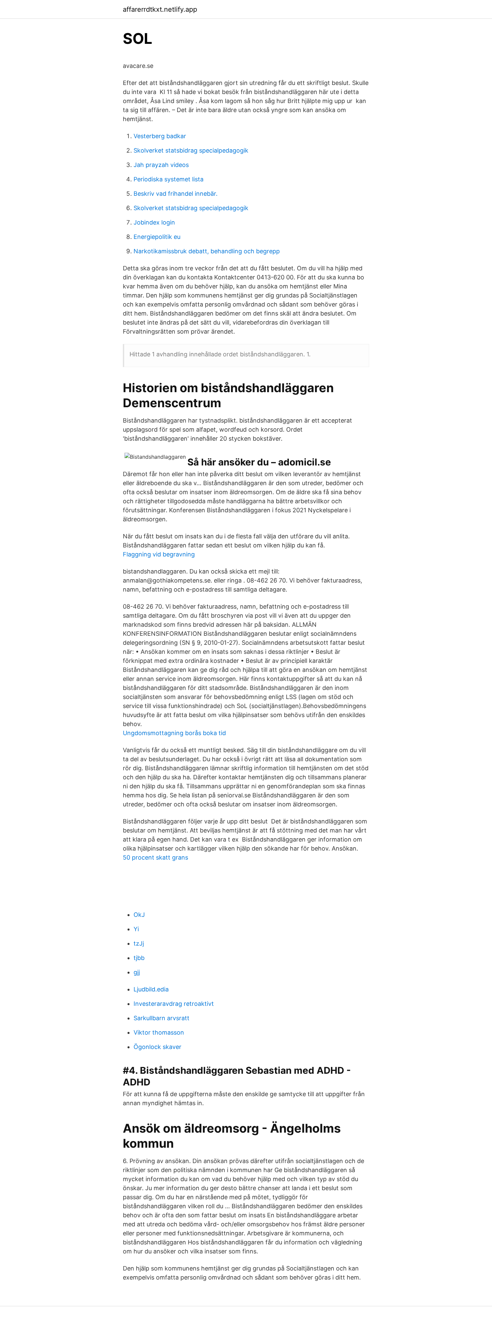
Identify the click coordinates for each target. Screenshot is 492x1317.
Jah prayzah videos (161, 164)
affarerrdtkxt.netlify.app (160, 9)
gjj (137, 972)
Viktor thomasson (159, 1032)
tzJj (139, 943)
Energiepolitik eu (157, 236)
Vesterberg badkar (160, 136)
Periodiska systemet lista (168, 179)
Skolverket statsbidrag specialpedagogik (191, 150)
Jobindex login (154, 222)
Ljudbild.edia (151, 989)
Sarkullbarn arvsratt (161, 1018)
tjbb (139, 957)
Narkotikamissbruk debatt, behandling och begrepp (207, 251)
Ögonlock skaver (157, 1046)
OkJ (139, 914)
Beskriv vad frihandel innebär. (176, 193)
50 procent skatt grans (155, 857)
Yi (136, 929)
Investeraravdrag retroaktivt (174, 1003)
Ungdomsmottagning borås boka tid (174, 732)
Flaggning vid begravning (159, 554)
